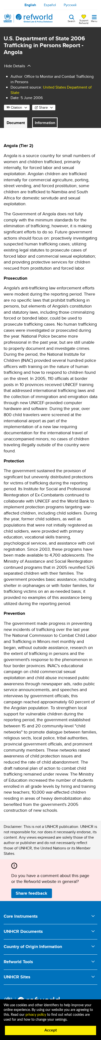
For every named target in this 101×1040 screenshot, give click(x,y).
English (30, 4)
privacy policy (35, 1015)
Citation (16, 107)
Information (45, 123)
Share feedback (31, 893)
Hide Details (14, 66)
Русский (70, 4)
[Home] (28, 18)
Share (43, 107)
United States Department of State (51, 89)
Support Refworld (83, 21)
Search (71, 20)
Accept (50, 1030)
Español (50, 4)
